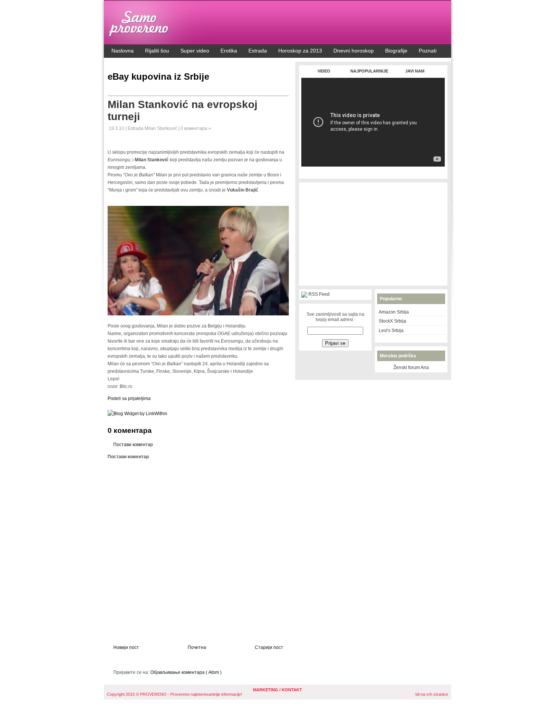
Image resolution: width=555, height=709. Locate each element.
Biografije (396, 51)
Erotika (228, 51)
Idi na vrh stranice (431, 694)
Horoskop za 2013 (300, 51)
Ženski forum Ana (411, 367)
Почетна (197, 647)
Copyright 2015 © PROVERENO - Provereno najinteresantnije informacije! (174, 694)
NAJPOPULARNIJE (369, 71)
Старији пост (269, 647)
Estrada (257, 51)
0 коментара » (195, 128)
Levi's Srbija (391, 330)
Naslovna (122, 51)
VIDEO (324, 71)
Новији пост (126, 647)
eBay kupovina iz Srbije (158, 76)
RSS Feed (319, 294)
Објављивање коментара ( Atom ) (186, 672)
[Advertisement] (373, 170)
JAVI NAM (414, 71)
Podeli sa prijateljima (129, 398)
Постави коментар (133, 444)
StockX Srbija (392, 321)
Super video (194, 51)
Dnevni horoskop (353, 51)
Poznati (427, 51)
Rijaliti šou (157, 51)
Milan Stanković (161, 128)
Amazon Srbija (394, 312)
